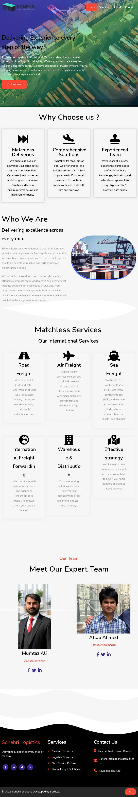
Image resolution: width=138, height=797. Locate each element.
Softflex (55, 791)
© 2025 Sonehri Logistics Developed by (26, 791)
